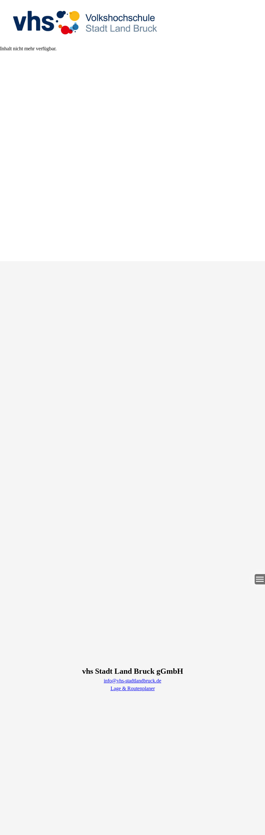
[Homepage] (132, 22)
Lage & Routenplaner (133, 688)
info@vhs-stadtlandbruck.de (132, 680)
